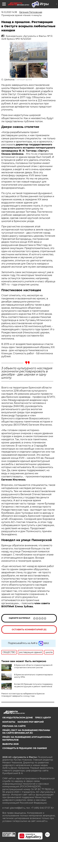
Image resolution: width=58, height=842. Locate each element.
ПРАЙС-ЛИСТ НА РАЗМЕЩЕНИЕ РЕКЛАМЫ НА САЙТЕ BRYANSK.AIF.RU (26, 731)
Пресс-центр (43, 717)
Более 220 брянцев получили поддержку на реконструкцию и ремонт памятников (33, 685)
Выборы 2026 (10, 744)
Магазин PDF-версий (31, 722)
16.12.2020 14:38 (9, 12)
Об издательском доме (17, 717)
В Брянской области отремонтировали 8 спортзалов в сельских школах (33, 666)
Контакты (8, 722)
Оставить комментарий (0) (29, 629)
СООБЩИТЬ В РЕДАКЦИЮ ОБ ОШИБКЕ (24, 748)
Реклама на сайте (14, 726)
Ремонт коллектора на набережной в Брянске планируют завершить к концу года (22, 694)
